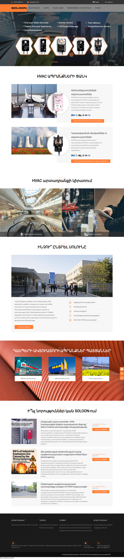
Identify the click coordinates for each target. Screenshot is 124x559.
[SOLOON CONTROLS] (62, 39)
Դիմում (46, 8)
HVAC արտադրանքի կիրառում (62, 180)
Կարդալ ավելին (23, 327)
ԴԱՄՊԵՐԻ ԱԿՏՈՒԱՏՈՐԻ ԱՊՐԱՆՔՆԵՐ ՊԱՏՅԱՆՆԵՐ (62, 351)
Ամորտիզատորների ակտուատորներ (83, 92)
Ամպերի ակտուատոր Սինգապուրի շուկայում (75, 530)
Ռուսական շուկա (96, 378)
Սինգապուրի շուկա (28, 378)
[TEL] (122, 373)
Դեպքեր (98, 8)
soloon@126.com (34, 2)
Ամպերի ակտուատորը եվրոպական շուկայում (75, 525)
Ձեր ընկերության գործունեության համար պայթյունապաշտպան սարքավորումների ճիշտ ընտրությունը (64, 454)
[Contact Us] (122, 378)
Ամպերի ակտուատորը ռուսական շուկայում (75, 528)
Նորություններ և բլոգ (37, 15)
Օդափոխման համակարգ (48, 525)
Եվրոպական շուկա (62, 378)
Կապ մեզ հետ (55, 15)
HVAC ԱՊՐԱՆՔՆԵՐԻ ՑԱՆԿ (62, 76)
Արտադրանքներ (34, 8)
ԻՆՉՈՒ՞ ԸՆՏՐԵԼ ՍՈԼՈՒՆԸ (62, 247)
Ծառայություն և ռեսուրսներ (79, 8)
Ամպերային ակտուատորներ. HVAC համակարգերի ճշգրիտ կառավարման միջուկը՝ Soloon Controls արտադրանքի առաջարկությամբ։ (64, 424)
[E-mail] (122, 369)
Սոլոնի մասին (58, 8)
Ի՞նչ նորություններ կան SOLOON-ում (62, 411)
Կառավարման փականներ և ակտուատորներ (89, 135)
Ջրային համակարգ (46, 528)
